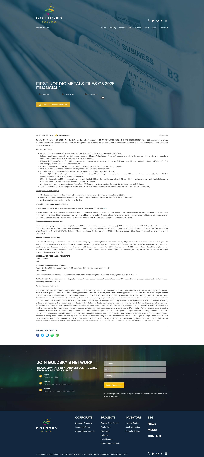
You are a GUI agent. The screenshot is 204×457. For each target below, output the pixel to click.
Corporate (83, 417)
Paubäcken (105, 427)
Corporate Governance (85, 431)
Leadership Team (82, 427)
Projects (122, 27)
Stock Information (132, 427)
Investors (138, 27)
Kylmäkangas (106, 439)
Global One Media (108, 454)
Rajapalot (105, 435)
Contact (154, 436)
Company (112, 27)
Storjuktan (105, 431)
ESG (130, 27)
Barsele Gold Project (109, 423)
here (105, 208)
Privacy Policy (114, 397)
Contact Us (164, 27)
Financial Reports (132, 431)
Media (154, 27)
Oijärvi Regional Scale (110, 443)
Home (103, 27)
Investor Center (132, 423)
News (147, 27)
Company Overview (83, 423)
